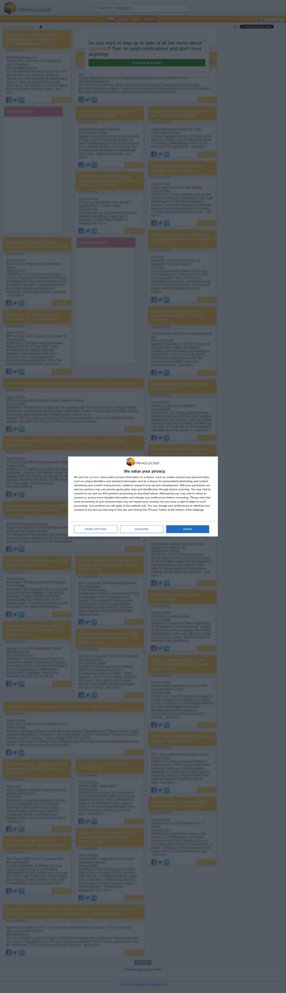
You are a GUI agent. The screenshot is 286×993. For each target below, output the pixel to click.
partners (94, 477)
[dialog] (143, 496)
